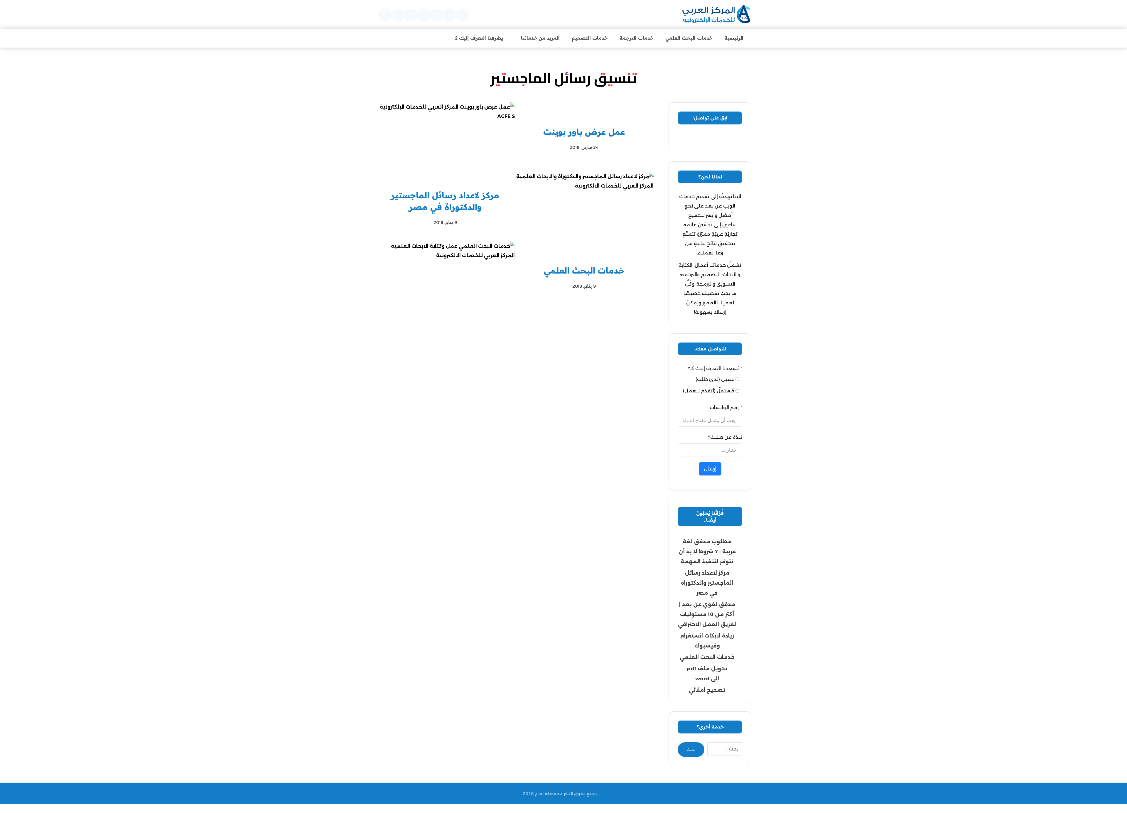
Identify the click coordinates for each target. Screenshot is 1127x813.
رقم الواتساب (724, 407)
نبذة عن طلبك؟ (725, 437)
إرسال (710, 468)
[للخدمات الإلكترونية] (716, 14)
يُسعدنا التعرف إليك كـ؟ (713, 368)
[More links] (433, 38)
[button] (462, 15)
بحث (691, 749)
